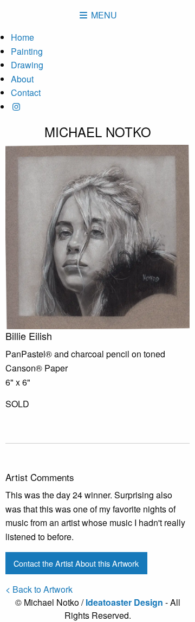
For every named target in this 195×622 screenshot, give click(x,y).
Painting (27, 51)
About (22, 79)
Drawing (27, 65)
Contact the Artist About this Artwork (76, 563)
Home (22, 37)
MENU (103, 15)
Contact (26, 92)
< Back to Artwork (39, 589)
